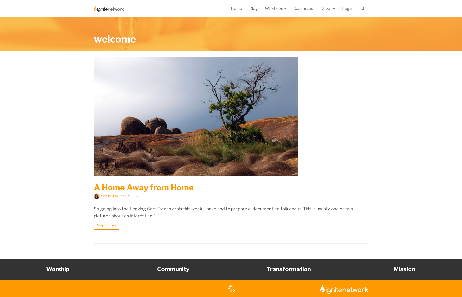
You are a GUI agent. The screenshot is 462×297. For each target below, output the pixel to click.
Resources (303, 8)
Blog (253, 8)
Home (236, 8)
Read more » (106, 226)
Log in (347, 8)
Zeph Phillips (109, 196)
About (326, 8)
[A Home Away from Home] (231, 116)
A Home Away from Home (144, 187)
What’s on (274, 8)
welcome (115, 39)
